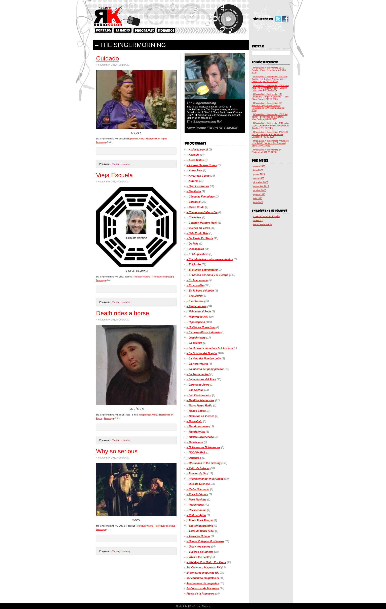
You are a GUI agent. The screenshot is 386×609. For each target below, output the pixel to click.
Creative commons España (266, 216)
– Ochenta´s (194, 457)
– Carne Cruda (195, 207)
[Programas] (144, 30)
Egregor (206, 606)
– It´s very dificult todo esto (204, 332)
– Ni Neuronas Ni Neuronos (203, 447)
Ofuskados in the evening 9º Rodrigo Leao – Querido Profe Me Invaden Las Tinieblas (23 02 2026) (270, 125)
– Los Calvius (195, 389)
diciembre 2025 (260, 182)
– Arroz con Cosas (198, 175)
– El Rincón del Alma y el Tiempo (207, 274)
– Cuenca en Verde (198, 227)
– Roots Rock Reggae (200, 520)
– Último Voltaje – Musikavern (205, 541)
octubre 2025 (259, 190)
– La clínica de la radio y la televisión (210, 348)
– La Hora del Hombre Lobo (204, 358)
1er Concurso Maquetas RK (203, 567)
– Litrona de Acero (198, 384)
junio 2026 (258, 170)
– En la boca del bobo (200, 290)
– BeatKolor (194, 191)
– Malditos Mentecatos (200, 400)
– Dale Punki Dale (197, 233)
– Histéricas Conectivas (201, 327)
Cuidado (107, 58)
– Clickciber (194, 217)
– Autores (192, 180)
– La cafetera (194, 342)
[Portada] (103, 30)
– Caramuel (194, 201)
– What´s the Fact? (198, 557)
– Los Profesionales (199, 395)
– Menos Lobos (196, 410)
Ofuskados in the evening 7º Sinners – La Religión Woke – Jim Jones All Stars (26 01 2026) (270, 143)
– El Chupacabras (197, 254)
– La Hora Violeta (197, 363)
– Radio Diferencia (198, 489)
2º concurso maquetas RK (203, 572)
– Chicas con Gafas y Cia (202, 212)
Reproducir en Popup (156, 138)
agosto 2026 (259, 166)
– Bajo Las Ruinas (198, 186)
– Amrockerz (194, 170)
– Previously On (196, 473)
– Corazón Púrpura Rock (202, 222)
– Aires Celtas (195, 160)
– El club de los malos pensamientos (210, 259)
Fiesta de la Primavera (200, 593)
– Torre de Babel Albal (200, 530)
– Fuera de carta (196, 306)
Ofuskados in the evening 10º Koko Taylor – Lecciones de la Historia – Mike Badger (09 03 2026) (269, 116)
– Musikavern (195, 442)
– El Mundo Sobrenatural (202, 269)
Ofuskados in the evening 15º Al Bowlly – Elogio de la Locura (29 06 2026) (269, 70)
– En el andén (195, 285)
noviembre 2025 (261, 186)
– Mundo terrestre (197, 426)
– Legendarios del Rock (201, 379)
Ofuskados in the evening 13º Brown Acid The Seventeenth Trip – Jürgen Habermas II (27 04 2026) (270, 87)
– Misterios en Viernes (200, 416)
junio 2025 (258, 202)
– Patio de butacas (198, 468)
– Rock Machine (196, 499)
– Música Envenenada (200, 436)
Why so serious (117, 451)
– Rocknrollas (195, 504)
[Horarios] (166, 30)
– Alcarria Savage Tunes (202, 165)
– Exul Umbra (195, 301)
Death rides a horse (122, 313)
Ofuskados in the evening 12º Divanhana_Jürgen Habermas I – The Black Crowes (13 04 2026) (270, 96)
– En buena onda (197, 280)
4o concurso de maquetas (203, 583)
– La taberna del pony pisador (205, 369)
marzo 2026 (259, 174)
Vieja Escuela (114, 175)
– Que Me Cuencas (198, 483)
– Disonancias (195, 248)
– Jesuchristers (196, 337)
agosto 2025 (259, 194)
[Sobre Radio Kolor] (122, 30)
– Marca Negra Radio (199, 405)
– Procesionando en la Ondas (205, 478)
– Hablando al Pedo (199, 311)
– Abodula (193, 154)
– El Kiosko (194, 264)
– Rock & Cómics (197, 494)
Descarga (101, 142)
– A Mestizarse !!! (197, 149)
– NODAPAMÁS (196, 452)
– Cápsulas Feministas (201, 196)
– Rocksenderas (196, 510)
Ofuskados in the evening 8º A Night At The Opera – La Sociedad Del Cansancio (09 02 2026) (270, 134)
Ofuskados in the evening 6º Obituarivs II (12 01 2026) (266, 150)
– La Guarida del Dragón (202, 353)
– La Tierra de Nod (198, 374)
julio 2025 (257, 198)
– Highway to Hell (197, 316)
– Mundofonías (196, 431)
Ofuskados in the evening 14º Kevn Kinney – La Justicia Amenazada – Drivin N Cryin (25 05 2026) (269, 79)
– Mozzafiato (194, 421)
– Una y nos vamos (198, 546)
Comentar (123, 64)
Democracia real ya (262, 224)
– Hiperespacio (196, 321)
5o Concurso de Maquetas (203, 588)
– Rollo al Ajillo (196, 515)
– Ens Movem (195, 295)
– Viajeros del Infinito (200, 551)
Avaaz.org (258, 220)
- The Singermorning (120, 163)
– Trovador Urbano (198, 536)
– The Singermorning (200, 525)
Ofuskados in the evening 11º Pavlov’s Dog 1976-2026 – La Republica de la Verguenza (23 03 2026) (268, 107)
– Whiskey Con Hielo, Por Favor (206, 562)
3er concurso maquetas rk (203, 577)
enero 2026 (258, 178)
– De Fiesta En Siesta (200, 238)
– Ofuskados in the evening (204, 463)
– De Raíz (192, 243)
